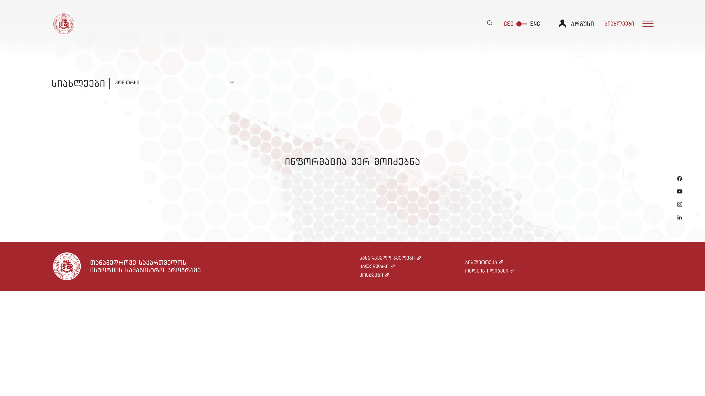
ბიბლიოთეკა (481, 262)
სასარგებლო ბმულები (387, 257)
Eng (535, 24)
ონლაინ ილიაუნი (486, 270)
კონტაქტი (371, 275)
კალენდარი (374, 266)
